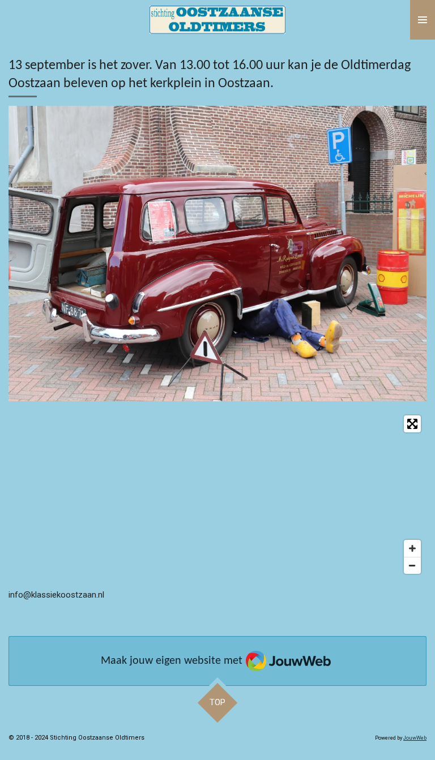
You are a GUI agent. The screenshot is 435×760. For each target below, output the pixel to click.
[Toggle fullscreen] (412, 423)
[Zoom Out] (412, 565)
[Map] (217, 494)
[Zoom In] (412, 548)
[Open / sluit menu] (422, 20)
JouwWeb (415, 738)
